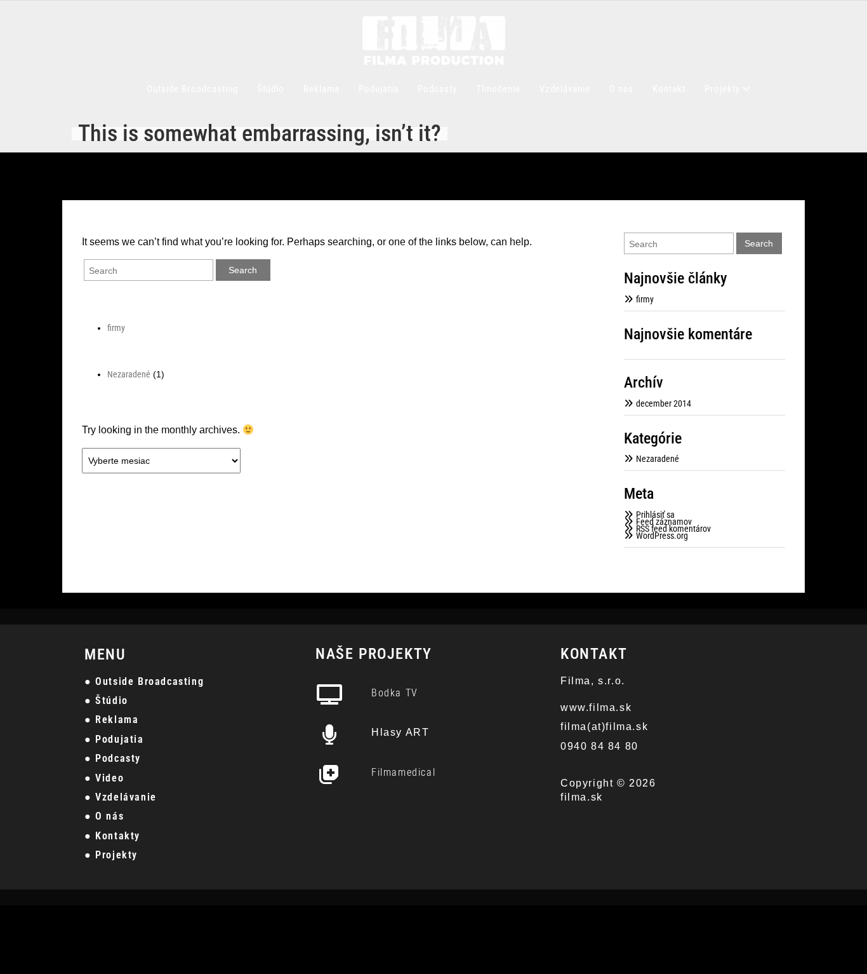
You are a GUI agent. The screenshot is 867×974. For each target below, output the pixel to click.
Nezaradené (128, 374)
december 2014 (663, 403)
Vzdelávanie (564, 89)
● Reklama (111, 720)
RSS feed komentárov (673, 529)
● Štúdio (106, 700)
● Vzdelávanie (120, 797)
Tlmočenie (498, 89)
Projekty (722, 89)
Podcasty (437, 89)
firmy (116, 328)
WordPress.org (662, 536)
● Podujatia (114, 739)
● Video (104, 778)
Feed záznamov (664, 522)
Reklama (321, 89)
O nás (621, 89)
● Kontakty (112, 836)
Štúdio (270, 89)
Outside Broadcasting (192, 89)
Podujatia (379, 89)
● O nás (104, 816)
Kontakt (668, 89)
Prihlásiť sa (655, 515)
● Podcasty (112, 758)
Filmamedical (403, 772)
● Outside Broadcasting (144, 681)
